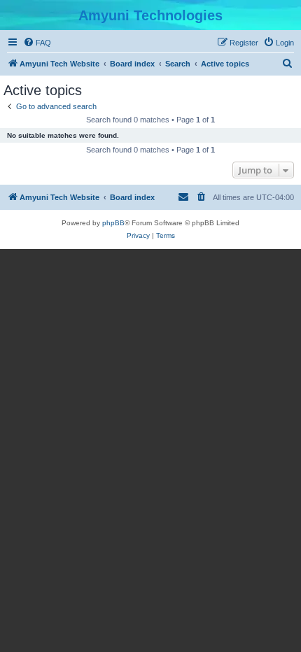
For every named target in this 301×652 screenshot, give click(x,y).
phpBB (113, 223)
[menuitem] (37, 42)
